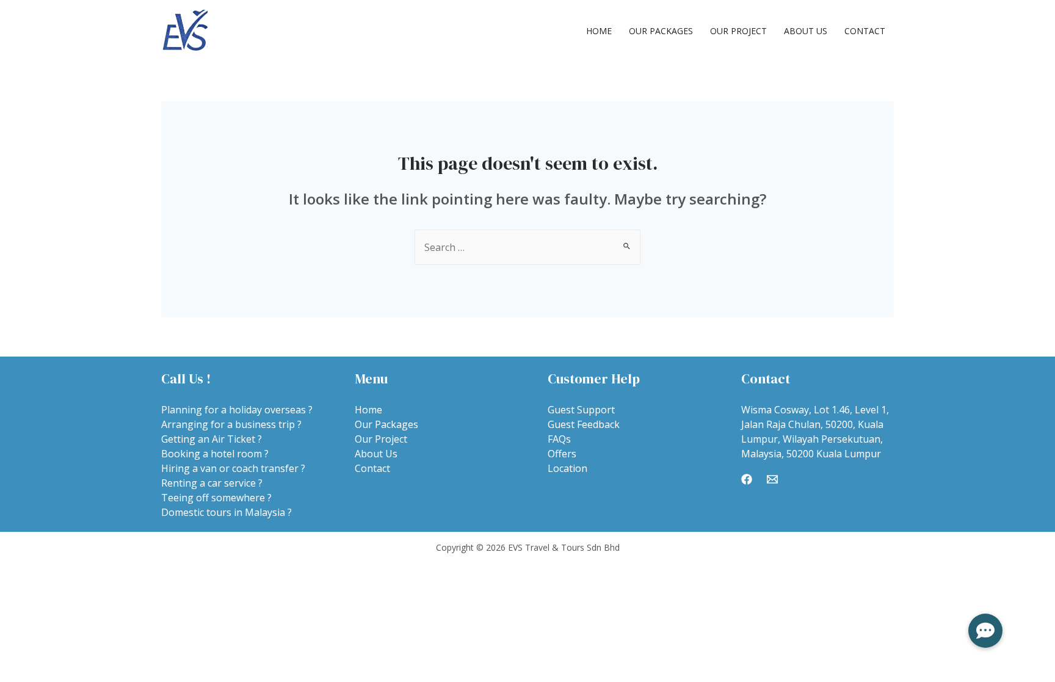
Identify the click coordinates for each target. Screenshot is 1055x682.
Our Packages (661, 31)
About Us (805, 31)
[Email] (772, 479)
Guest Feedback (584, 424)
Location (567, 468)
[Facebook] (746, 479)
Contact (864, 31)
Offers (562, 453)
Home (599, 31)
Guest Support (581, 409)
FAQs (559, 439)
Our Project (738, 31)
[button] (985, 631)
